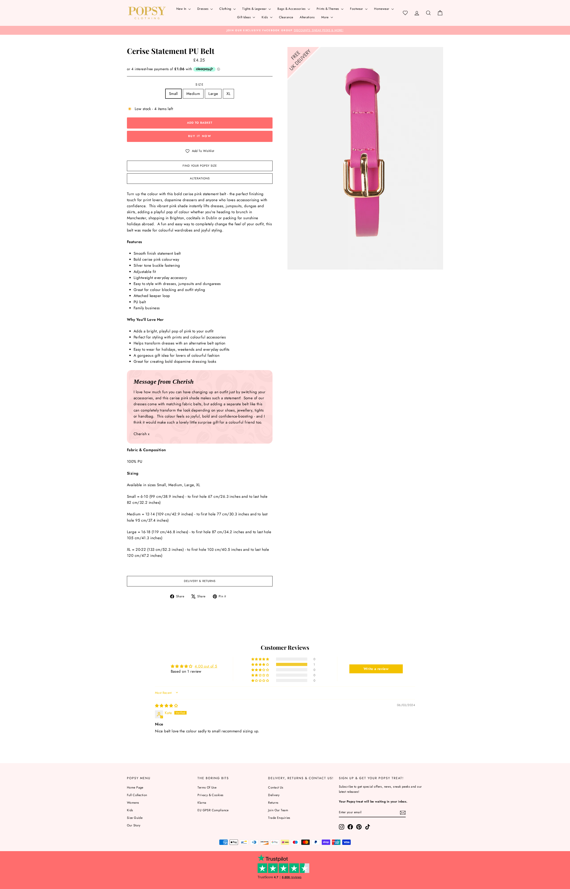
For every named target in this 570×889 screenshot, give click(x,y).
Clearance (286, 17)
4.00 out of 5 (206, 666)
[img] (166, 705)
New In (181, 8)
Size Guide (134, 817)
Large (213, 93)
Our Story (133, 825)
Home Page (135, 787)
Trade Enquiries (279, 817)
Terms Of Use (206, 787)
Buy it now (200, 136)
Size (199, 84)
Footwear (357, 8)
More (325, 17)
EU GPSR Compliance (213, 810)
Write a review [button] (376, 668)
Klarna (201, 802)
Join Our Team (278, 810)
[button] (260, 664)
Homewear (382, 8)
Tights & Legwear (254, 8)
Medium (193, 93)
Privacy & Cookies (210, 795)
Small (173, 93)
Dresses (203, 8)
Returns (273, 802)
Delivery (273, 795)
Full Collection (137, 795)
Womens (133, 802)
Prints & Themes (328, 8)
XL (228, 93)
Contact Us (275, 787)
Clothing (225, 8)
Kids (265, 17)
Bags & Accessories (291, 8)
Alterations (307, 17)
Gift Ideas (244, 17)
